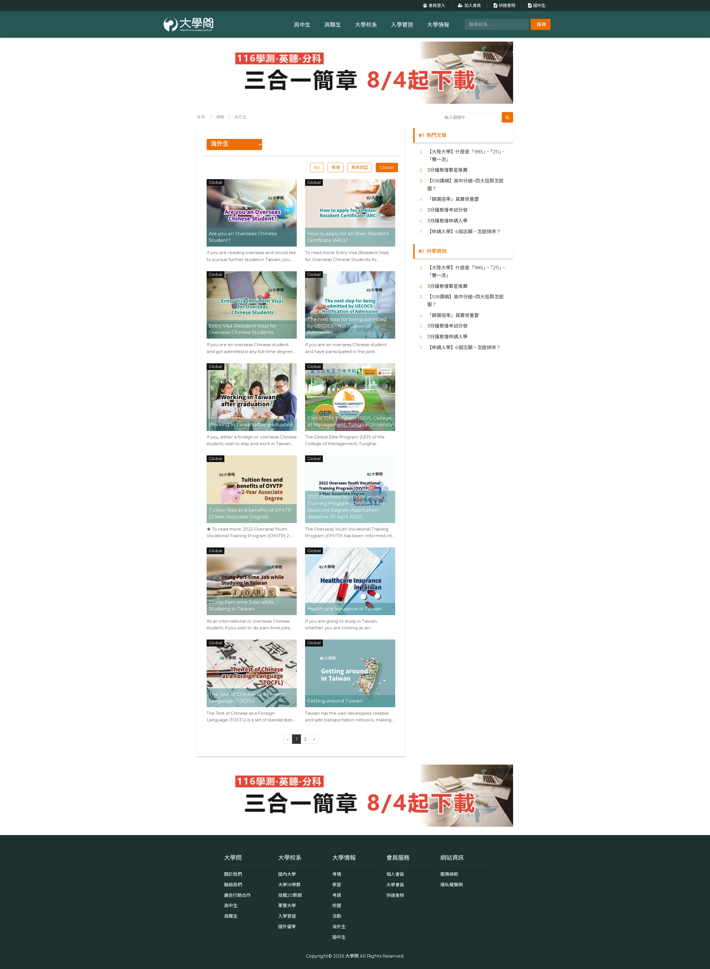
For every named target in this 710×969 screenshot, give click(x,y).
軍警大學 (287, 905)
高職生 (332, 24)
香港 (335, 167)
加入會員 (472, 5)
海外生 (240, 117)
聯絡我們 (233, 884)
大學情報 (438, 24)
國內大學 (287, 874)
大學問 (352, 956)
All (317, 167)
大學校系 (366, 24)
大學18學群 (289, 884)
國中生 (539, 5)
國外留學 (287, 926)
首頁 (201, 117)
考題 (336, 895)
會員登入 (436, 5)
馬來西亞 (359, 167)
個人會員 (395, 874)
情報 (220, 117)
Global (387, 167)
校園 (336, 905)
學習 (336, 884)
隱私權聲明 (451, 884)
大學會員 (395, 884)
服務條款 (449, 874)
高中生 (302, 24)
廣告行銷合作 (237, 895)
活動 (336, 916)
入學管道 (402, 24)
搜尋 (541, 24)
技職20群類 (290, 895)
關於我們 (233, 874)
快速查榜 (507, 5)
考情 (336, 874)
